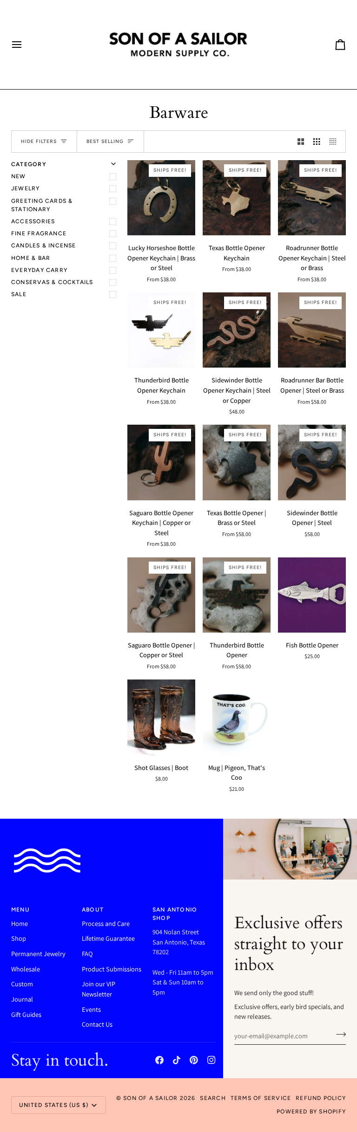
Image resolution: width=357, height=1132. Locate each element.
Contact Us (97, 1024)
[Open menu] (25, 44)
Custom (22, 983)
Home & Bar (30, 257)
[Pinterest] (194, 1060)
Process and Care (106, 923)
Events (91, 1009)
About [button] (93, 909)
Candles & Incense (43, 245)
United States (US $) (53, 1104)
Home (19, 923)
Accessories (33, 221)
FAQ (87, 953)
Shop (18, 938)
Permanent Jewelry (38, 953)
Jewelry (25, 188)
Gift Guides (26, 1014)
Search (212, 1097)
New (18, 176)
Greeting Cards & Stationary (42, 205)
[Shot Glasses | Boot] (161, 717)
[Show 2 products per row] (301, 141)
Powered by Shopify (311, 1111)
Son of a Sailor (150, 1097)
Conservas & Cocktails (52, 281)
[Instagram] (211, 1060)
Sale (18, 294)
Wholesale (25, 968)
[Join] (338, 1034)
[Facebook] (159, 1060)
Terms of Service (261, 1097)
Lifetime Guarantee (108, 938)
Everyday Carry (39, 269)
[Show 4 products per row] (335, 141)
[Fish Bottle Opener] (312, 595)
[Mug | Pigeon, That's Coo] (237, 717)
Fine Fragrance (38, 233)
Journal (22, 999)
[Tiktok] (176, 1060)
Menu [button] (20, 909)
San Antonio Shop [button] (174, 913)
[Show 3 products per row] (316, 141)
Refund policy (321, 1097)
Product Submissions (111, 968)
